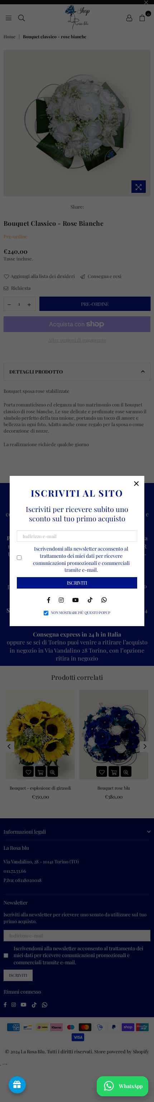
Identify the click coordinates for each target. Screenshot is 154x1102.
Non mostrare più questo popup (80, 612)
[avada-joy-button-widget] (17, 1084)
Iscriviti (77, 583)
